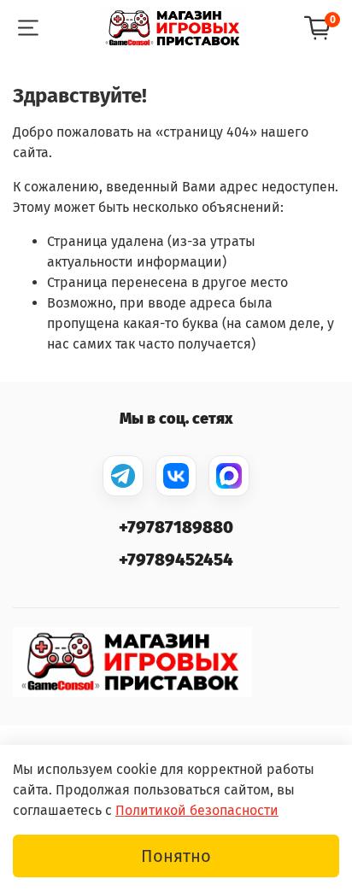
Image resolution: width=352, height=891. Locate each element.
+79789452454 (176, 559)
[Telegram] (123, 475)
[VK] (176, 475)
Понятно (176, 856)
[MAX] (228, 475)
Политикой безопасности (197, 810)
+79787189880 (176, 527)
